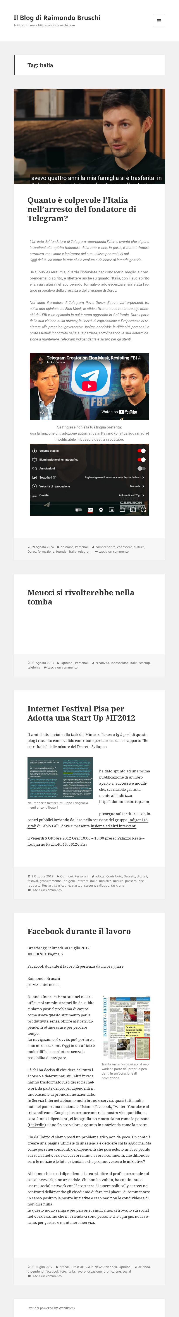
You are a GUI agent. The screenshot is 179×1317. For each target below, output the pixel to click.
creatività (102, 663)
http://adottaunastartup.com (124, 801)
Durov (32, 551)
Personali (82, 547)
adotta (100, 876)
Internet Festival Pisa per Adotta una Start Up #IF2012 (81, 713)
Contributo (114, 876)
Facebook (103, 1106)
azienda (144, 1267)
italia (72, 551)
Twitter (119, 1106)
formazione (46, 551)
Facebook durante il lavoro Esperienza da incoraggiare (76, 966)
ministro (105, 881)
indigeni (69, 881)
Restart (47, 885)
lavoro (81, 1271)
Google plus (64, 1112)
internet (82, 881)
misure (118, 881)
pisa (141, 881)
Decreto (129, 876)
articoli (65, 1267)
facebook (52, 1271)
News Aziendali (106, 1267)
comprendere (105, 547)
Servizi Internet (45, 1100)
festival (33, 881)
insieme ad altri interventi (113, 825)
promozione (112, 1271)
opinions (67, 547)
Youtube (134, 1106)
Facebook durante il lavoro (79, 931)
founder (61, 551)
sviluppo (103, 885)
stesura (89, 885)
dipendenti (36, 1271)
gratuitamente (50, 881)
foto (63, 1271)
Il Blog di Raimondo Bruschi (57, 17)
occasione (94, 1271)
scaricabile (62, 885)
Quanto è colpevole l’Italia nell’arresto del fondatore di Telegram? (82, 209)
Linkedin (37, 1124)
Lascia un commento (113, 551)
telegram (84, 551)
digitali (142, 876)
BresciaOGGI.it (82, 1267)
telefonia (34, 667)
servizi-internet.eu (44, 984)
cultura (139, 547)
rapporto (34, 885)
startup (144, 663)
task (114, 885)
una (121, 885)
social (127, 1271)
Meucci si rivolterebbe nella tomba (81, 597)
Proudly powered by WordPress (51, 1308)
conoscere (124, 547)
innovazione (120, 663)
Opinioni (67, 663)
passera (131, 881)
